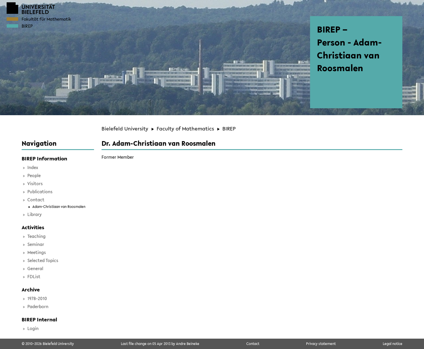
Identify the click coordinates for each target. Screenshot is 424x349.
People (34, 175)
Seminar (35, 244)
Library (34, 214)
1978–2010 (37, 298)
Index (32, 167)
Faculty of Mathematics (185, 128)
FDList (33, 276)
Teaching (36, 236)
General (35, 268)
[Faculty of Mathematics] (12, 19)
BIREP (229, 128)
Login (33, 328)
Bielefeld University (125, 128)
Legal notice (392, 343)
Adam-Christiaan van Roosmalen (58, 206)
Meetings (36, 252)
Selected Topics (42, 260)
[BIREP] (12, 26)
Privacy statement (321, 343)
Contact (35, 199)
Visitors (35, 183)
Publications (39, 191)
